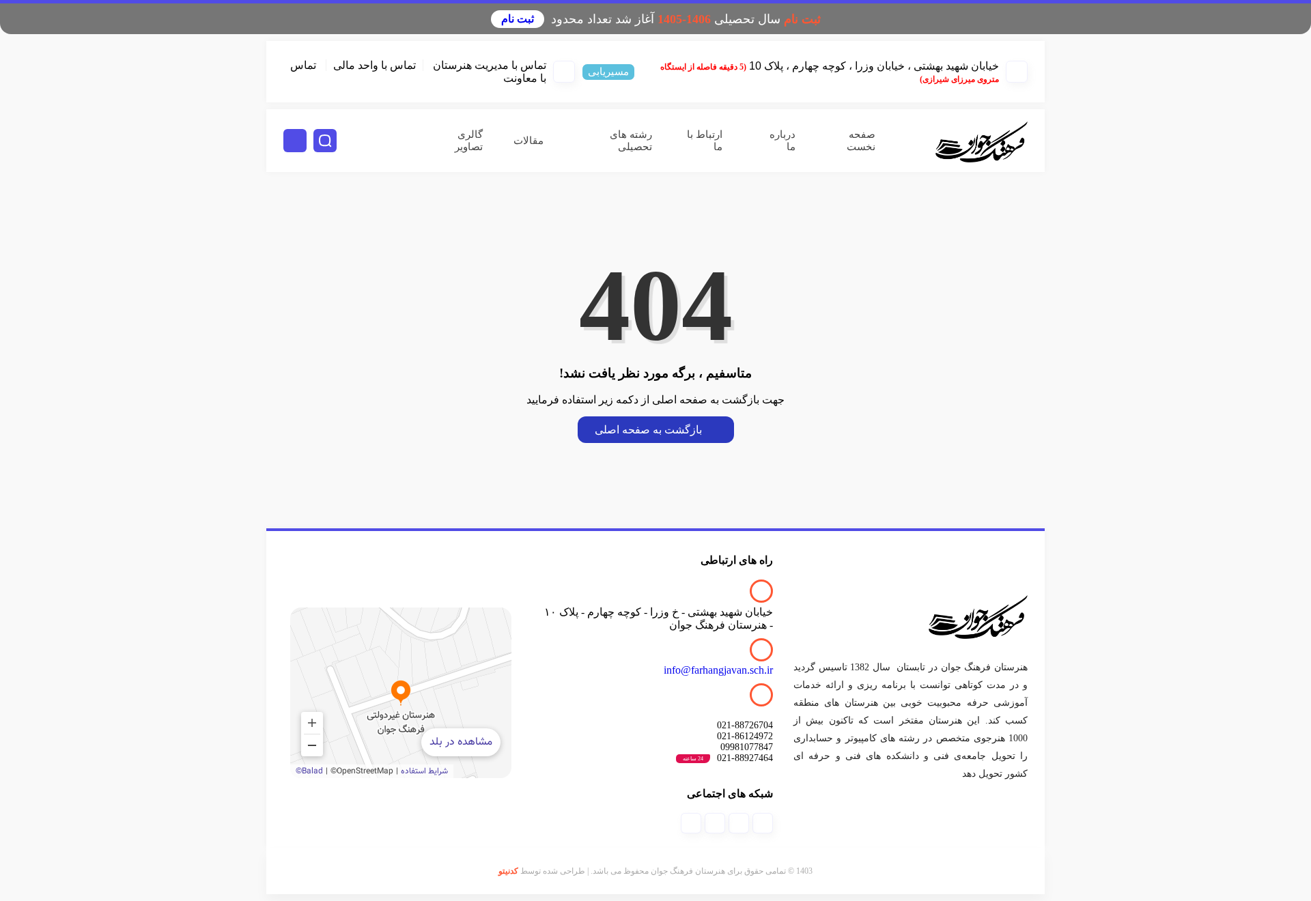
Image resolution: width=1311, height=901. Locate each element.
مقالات (528, 140)
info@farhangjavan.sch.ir (718, 670)
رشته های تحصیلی (631, 140)
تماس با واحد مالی (374, 65)
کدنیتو (508, 871)
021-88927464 (728, 758)
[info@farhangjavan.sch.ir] (761, 649)
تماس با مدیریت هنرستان (489, 65)
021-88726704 (745, 725)
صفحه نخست (861, 140)
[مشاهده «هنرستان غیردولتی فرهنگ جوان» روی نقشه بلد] (400, 692)
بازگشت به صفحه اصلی (648, 429)
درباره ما (782, 140)
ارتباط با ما (704, 140)
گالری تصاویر (469, 140)
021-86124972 (745, 736)
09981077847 (746, 747)
